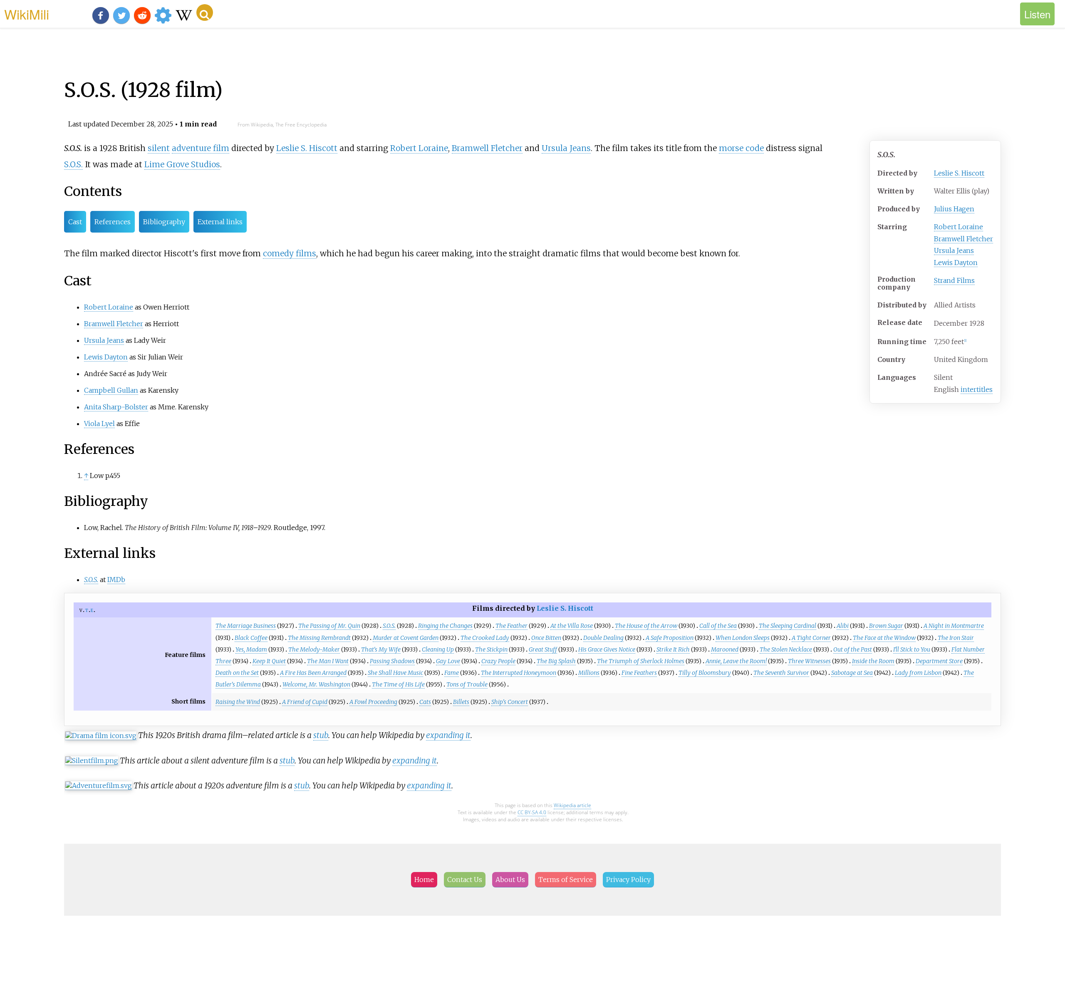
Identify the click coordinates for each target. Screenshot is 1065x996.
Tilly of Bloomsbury (705, 672)
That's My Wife (381, 649)
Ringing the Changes (445, 625)
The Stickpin (491, 649)
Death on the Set (237, 672)
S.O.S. (73, 164)
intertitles (977, 389)
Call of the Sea (718, 625)
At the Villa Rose (571, 625)
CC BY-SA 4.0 (532, 812)
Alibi (843, 625)
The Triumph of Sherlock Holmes (640, 661)
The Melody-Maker (314, 649)
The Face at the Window (884, 638)
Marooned (724, 649)
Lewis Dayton (956, 262)
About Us (510, 879)
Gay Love (448, 661)
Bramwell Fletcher (963, 239)
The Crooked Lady (485, 638)
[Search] (204, 12)
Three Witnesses (809, 661)
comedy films (289, 253)
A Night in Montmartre (954, 625)
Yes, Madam (251, 649)
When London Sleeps (743, 638)
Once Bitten (546, 638)
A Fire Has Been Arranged (313, 672)
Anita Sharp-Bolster (116, 407)
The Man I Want (328, 661)
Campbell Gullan (111, 390)
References (112, 222)
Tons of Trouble (467, 684)
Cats (425, 702)
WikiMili (26, 13)
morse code (741, 148)
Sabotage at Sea (852, 672)
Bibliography (164, 222)
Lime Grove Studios (182, 164)
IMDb (116, 579)
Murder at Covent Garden (405, 638)
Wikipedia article (572, 805)
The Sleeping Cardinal (787, 625)
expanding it (448, 735)
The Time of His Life (398, 684)
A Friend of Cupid (304, 702)
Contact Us (464, 879)
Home (424, 879)
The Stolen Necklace (786, 649)
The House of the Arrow (646, 625)
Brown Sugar (886, 625)
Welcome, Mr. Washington (316, 684)
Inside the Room (873, 661)
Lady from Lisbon (918, 672)
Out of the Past (852, 649)
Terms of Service (565, 879)
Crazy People (498, 661)
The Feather (511, 625)
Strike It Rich (673, 649)
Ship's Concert (509, 702)
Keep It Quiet (269, 661)
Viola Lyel (99, 423)
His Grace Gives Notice (606, 649)
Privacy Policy (628, 879)
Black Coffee (251, 638)
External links (220, 222)
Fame (451, 672)
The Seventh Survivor (781, 672)
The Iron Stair (956, 638)
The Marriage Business (245, 625)
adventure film (200, 148)
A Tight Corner (811, 638)
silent (159, 148)
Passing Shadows (392, 661)
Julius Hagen (954, 209)
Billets (461, 702)
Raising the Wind (237, 702)
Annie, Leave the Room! (736, 661)
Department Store (939, 661)
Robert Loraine (958, 227)
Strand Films (954, 280)
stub (320, 735)
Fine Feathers (639, 672)
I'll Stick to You (911, 649)
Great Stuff (543, 649)
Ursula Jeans (954, 250)
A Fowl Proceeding (373, 702)
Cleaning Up (438, 649)
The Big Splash (556, 661)
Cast (75, 222)
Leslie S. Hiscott (959, 173)
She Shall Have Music (395, 672)
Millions (588, 672)
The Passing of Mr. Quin (329, 625)
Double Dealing (603, 638)
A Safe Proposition (669, 638)
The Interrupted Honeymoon (518, 672)
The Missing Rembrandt (319, 638)
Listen (1037, 14)
